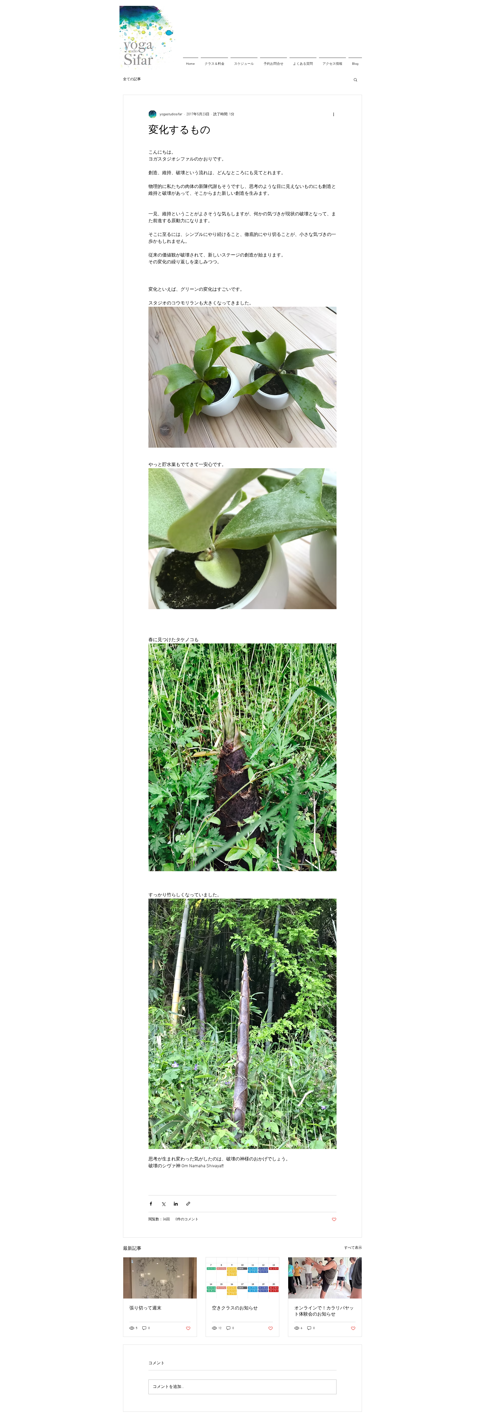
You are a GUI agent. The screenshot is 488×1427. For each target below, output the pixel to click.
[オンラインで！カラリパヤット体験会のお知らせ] (325, 1278)
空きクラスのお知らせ (235, 1308)
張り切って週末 (145, 1308)
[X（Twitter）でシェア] (163, 1203)
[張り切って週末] (160, 1278)
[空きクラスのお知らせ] (242, 1278)
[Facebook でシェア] (150, 1203)
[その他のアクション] (333, 114)
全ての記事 (132, 79)
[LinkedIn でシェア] (175, 1203)
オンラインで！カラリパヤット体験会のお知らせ (324, 1311)
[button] (355, 79)
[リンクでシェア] (188, 1203)
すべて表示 (353, 1248)
